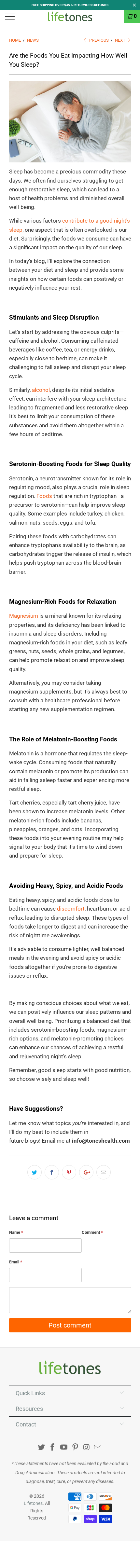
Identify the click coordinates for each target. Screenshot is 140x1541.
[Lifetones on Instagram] (86, 1448)
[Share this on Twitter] (34, 1172)
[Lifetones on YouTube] (64, 1448)
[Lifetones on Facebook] (53, 1448)
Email (15, 1261)
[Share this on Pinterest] (69, 1172)
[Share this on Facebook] (52, 1172)
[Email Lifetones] (98, 1448)
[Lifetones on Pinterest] (75, 1448)
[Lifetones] (70, 16)
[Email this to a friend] (103, 1172)
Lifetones (33, 1503)
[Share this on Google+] (86, 1172)
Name (16, 1232)
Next (120, 40)
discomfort (71, 908)
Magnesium (23, 615)
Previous (98, 40)
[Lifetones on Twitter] (41, 1448)
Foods (44, 496)
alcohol (41, 390)
